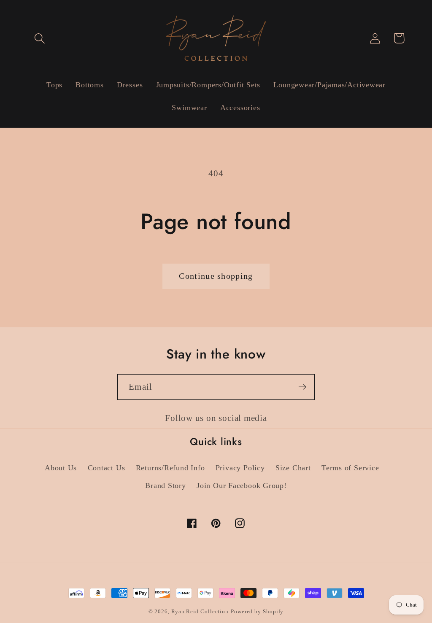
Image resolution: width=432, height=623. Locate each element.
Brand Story (165, 485)
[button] (39, 38)
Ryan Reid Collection (200, 611)
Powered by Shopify (257, 611)
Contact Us (106, 468)
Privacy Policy (240, 468)
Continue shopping (216, 276)
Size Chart (293, 468)
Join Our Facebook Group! (242, 485)
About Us (61, 468)
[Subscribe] (302, 387)
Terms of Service (350, 468)
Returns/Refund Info (170, 468)
